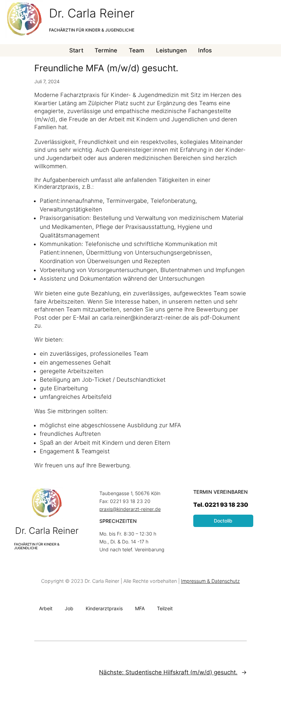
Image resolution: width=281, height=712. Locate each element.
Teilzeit (165, 608)
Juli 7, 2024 (47, 81)
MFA (140, 608)
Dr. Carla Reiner (91, 13)
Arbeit (45, 608)
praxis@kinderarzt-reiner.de (130, 509)
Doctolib (223, 521)
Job (69, 608)
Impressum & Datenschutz (210, 581)
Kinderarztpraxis (104, 608)
